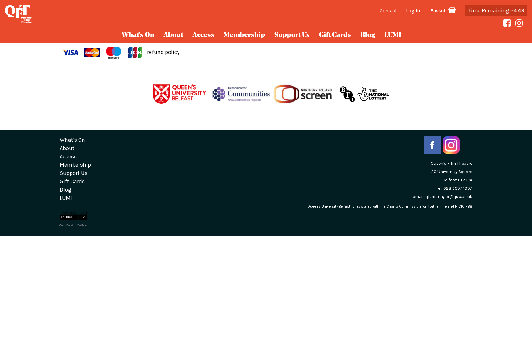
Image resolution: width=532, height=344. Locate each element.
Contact (388, 11)
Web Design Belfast (73, 225)
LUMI (392, 35)
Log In (413, 11)
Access (203, 35)
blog (367, 35)
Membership (244, 35)
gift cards (335, 35)
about (173, 35)
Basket (438, 11)
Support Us (292, 35)
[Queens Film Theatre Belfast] (89, 14)
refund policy (163, 52)
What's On (138, 35)
